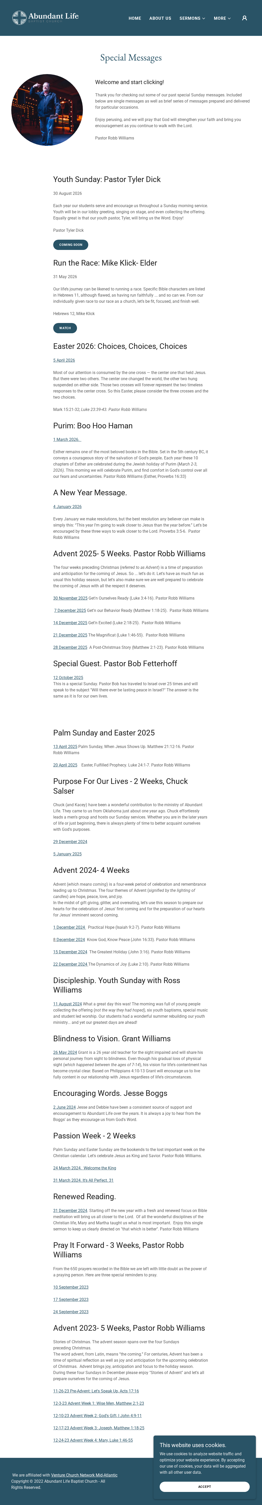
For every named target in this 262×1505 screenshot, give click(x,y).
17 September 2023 (71, 1299)
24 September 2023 (71, 1311)
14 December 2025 (70, 622)
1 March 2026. (67, 439)
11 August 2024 (67, 1004)
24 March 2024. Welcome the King (84, 1168)
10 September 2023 (71, 1287)
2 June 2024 (64, 1107)
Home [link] (135, 18)
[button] (193, 18)
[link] (45, 17)
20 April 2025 (65, 765)
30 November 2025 (70, 598)
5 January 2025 (67, 854)
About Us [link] (160, 18)
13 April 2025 (65, 746)
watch (65, 328)
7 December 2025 (70, 610)
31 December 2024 (70, 1210)
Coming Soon (70, 245)
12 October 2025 (68, 677)
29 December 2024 (70, 841)
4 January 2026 (67, 506)
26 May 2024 (65, 1052)
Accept (204, 1486)
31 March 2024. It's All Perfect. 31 (83, 1180)
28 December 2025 (70, 647)
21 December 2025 (70, 635)
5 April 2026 (64, 360)
